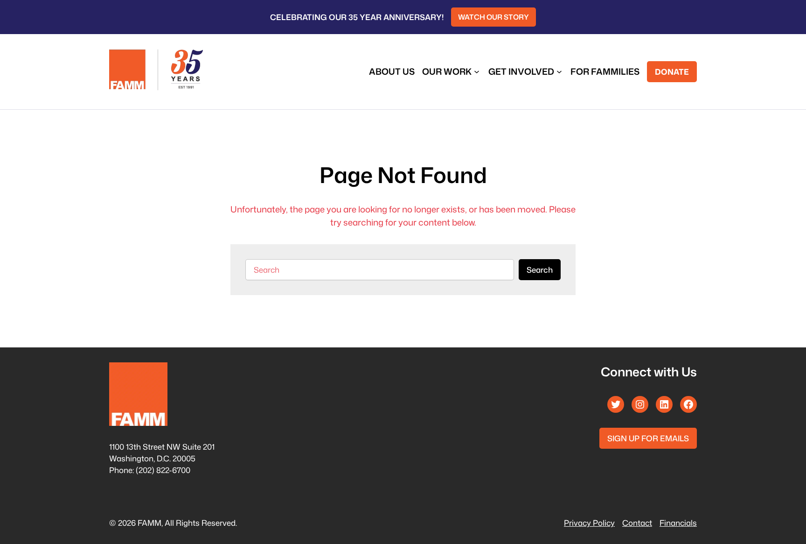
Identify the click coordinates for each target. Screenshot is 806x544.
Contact (637, 522)
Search (540, 269)
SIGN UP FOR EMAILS (648, 438)
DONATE (672, 71)
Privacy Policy (589, 522)
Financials (678, 522)
